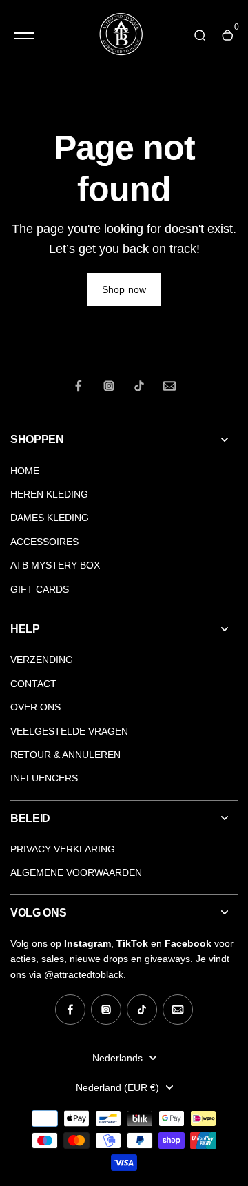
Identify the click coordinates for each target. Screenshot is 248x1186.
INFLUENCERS (44, 778)
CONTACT (33, 683)
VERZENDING (41, 659)
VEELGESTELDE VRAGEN (69, 731)
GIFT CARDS (39, 589)
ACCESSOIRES (44, 541)
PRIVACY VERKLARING (62, 849)
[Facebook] (78, 386)
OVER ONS (35, 707)
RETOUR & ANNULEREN (65, 754)
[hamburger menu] (24, 36)
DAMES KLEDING (49, 517)
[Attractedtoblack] (120, 36)
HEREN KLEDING (49, 494)
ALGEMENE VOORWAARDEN (76, 872)
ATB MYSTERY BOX (55, 565)
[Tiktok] (139, 386)
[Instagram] (109, 386)
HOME (24, 470)
